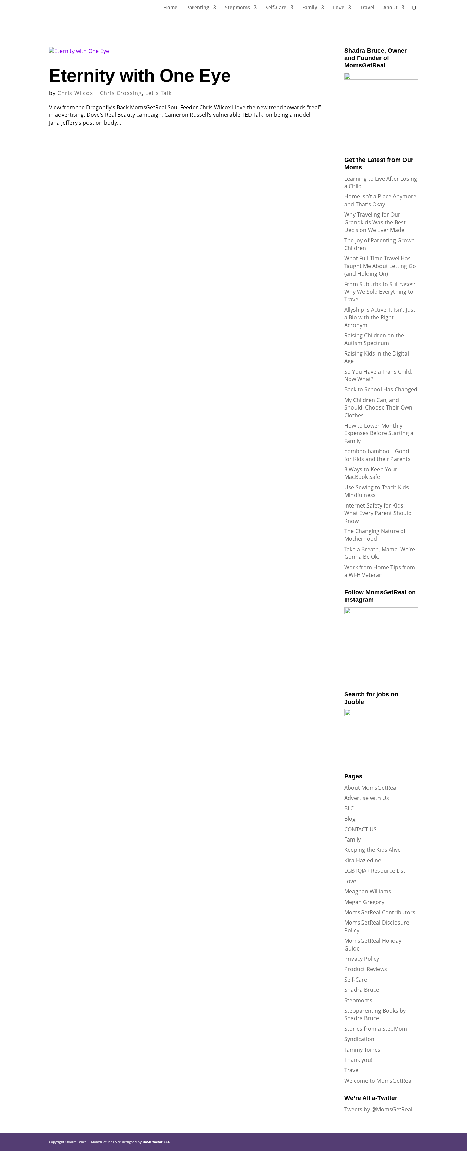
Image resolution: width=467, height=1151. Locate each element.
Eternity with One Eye (140, 75)
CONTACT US (360, 829)
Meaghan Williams (367, 891)
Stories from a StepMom (375, 1028)
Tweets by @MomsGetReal (378, 1109)
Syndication (359, 1039)
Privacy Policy (361, 958)
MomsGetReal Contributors (379, 912)
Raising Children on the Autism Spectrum (374, 339)
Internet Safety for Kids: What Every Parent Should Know (378, 513)
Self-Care (276, 8)
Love (338, 8)
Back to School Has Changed (380, 389)
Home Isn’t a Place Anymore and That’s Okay (380, 200)
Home (170, 8)
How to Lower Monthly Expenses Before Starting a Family (378, 433)
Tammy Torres (362, 1049)
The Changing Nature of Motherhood (374, 534)
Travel (367, 8)
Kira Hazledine (362, 860)
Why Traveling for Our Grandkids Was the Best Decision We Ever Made (375, 222)
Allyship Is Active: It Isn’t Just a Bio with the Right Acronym (379, 317)
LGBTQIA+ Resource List (374, 870)
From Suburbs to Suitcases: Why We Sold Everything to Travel (379, 291)
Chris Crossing (121, 93)
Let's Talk (158, 93)
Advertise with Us (366, 798)
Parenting (197, 8)
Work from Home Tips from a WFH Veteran (379, 571)
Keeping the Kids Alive (372, 850)
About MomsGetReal (371, 787)
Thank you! (358, 1060)
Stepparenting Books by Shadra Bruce (375, 1014)
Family (309, 8)
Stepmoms (237, 8)
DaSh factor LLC (156, 1141)
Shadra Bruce (361, 990)
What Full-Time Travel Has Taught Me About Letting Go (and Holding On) (380, 265)
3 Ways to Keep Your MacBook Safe (370, 473)
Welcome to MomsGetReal (378, 1080)
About (390, 8)
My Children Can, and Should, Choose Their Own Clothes (378, 407)
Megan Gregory (364, 902)
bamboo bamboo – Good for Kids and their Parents (377, 454)
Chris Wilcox (75, 93)
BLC (349, 808)
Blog (350, 818)
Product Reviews (365, 969)
